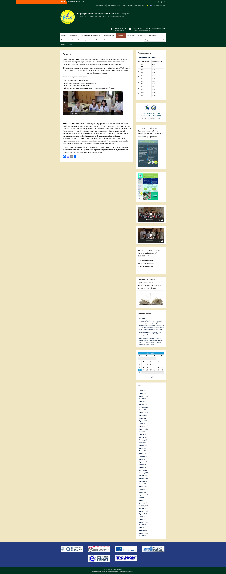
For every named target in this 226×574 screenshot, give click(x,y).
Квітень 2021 (142, 459)
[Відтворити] (140, 220)
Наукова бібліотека (159, 5)
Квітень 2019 (142, 519)
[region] (93, 103)
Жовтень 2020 (143, 475)
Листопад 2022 (143, 407)
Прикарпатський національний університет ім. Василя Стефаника (111, 571)
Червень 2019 (143, 514)
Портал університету (114, 5)
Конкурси (99, 40)
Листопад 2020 (143, 473)
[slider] (149, 219)
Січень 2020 (142, 500)
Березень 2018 (143, 533)
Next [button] (121, 102)
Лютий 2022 (142, 432)
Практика (120, 35)
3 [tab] (93, 117)
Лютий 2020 (142, 497)
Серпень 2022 (143, 415)
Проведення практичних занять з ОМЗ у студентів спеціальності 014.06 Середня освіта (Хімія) (150, 334)
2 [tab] (91, 117)
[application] (151, 214)
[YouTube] (161, 2)
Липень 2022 (142, 418)
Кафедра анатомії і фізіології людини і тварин (103, 13)
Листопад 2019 (143, 505)
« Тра (150, 377)
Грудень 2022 (143, 404)
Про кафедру (73, 35)
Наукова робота (109, 35)
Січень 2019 (142, 527)
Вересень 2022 (143, 412)
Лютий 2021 (142, 464)
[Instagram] (158, 2)
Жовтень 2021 (143, 442)
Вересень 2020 (143, 478)
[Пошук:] (155, 40)
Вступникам (141, 35)
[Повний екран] (162, 220)
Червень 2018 (143, 530)
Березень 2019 (143, 522)
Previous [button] (65, 102)
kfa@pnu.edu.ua (119, 30)
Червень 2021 (143, 453)
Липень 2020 (142, 484)
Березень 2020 (143, 495)
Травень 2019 (143, 516)
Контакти (107, 40)
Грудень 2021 (143, 437)
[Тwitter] (164, 2)
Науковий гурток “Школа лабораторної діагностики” (77, 40)
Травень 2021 (143, 456)
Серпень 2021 (143, 448)
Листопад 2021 (143, 440)
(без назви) (142, 318)
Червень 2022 (143, 421)
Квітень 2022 (142, 426)
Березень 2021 (143, 462)
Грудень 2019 (143, 503)
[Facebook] (155, 2)
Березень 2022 (143, 429)
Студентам (130, 35)
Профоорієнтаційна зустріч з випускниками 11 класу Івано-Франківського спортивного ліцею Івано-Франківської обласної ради (151, 327)
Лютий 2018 (142, 536)
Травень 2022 (143, 423)
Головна (63, 35)
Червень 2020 (143, 486)
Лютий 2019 (142, 525)
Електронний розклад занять (147, 57)
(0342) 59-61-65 (120, 28)
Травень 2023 (143, 390)
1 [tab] (89, 117)
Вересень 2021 (143, 445)
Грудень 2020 (143, 470)
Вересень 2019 (143, 511)
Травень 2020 (143, 489)
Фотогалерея (153, 35)
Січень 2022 (142, 434)
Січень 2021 (142, 467)
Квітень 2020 (142, 492)
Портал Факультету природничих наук (133, 5)
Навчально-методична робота (90, 35)
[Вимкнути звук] (159, 220)
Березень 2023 (143, 396)
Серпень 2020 (143, 481)
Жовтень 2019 (143, 508)
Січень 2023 (142, 401)
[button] (151, 214)
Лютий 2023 (142, 399)
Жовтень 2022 (143, 410)
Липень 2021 (142, 451)
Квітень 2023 (142, 393)
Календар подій (101, 5)
